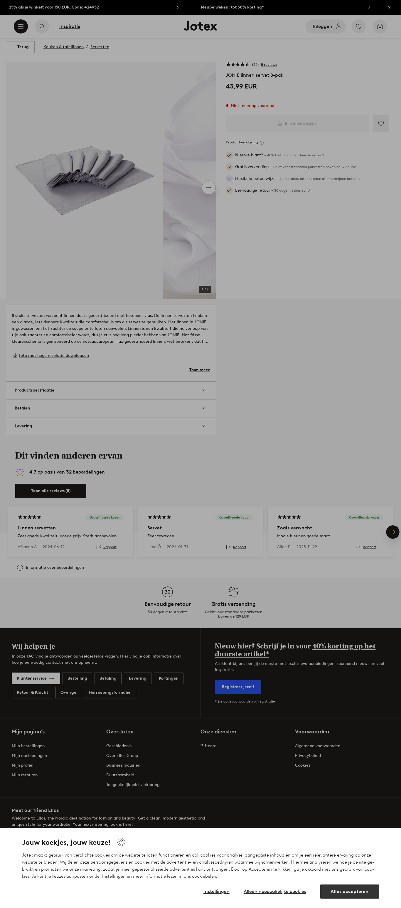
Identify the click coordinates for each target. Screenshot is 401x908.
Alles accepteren (349, 891)
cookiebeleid (205, 876)
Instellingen (216, 891)
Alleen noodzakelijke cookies (275, 891)
